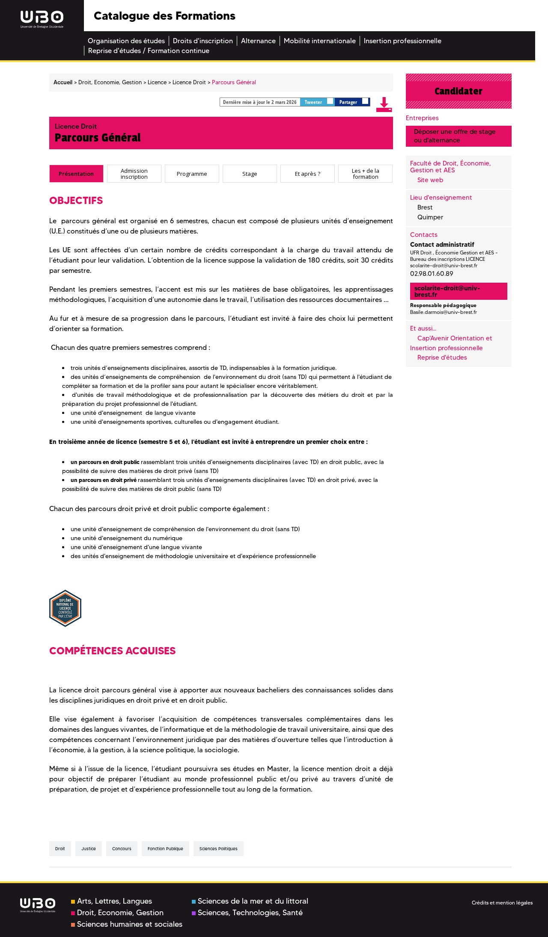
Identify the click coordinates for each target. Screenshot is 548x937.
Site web (430, 180)
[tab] (76, 174)
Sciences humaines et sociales (129, 924)
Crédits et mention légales (502, 902)
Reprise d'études (442, 357)
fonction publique (165, 848)
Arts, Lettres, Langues (114, 901)
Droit (60, 848)
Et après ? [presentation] (307, 173)
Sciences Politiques (219, 848)
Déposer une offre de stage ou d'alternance (455, 136)
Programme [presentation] (192, 173)
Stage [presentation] (249, 173)
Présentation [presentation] (76, 173)
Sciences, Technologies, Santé (250, 912)
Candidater (458, 91)
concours (121, 848)
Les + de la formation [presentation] (365, 173)
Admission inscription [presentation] (134, 173)
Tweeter (314, 102)
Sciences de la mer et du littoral (253, 901)
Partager (349, 102)
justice (88, 848)
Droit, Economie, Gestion (120, 912)
